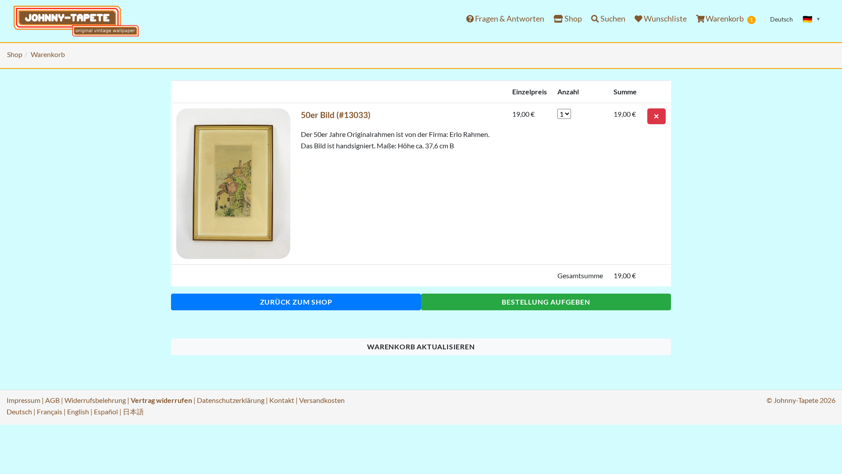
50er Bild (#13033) (336, 115)
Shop (572, 18)
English (78, 411)
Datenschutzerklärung (230, 400)
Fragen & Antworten (509, 18)
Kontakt (281, 400)
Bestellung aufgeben (546, 302)
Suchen (612, 18)
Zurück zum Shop (296, 302)
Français (49, 411)
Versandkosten (322, 400)
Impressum (23, 400)
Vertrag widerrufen (161, 400)
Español (106, 411)
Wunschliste (664, 18)
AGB (52, 400)
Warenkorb (728, 18)
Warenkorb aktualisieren (421, 346)
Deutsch (19, 411)
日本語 (133, 411)
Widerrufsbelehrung (95, 400)
